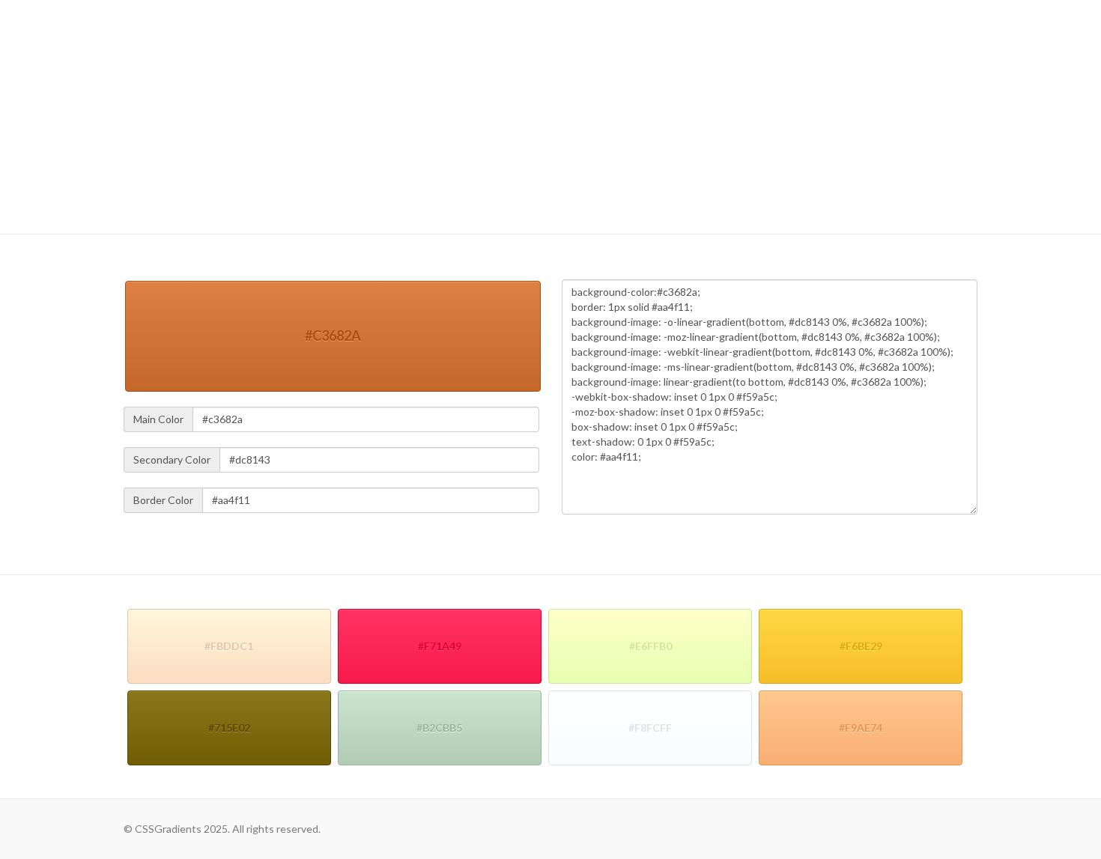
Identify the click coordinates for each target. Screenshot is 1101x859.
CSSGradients (164, 33)
